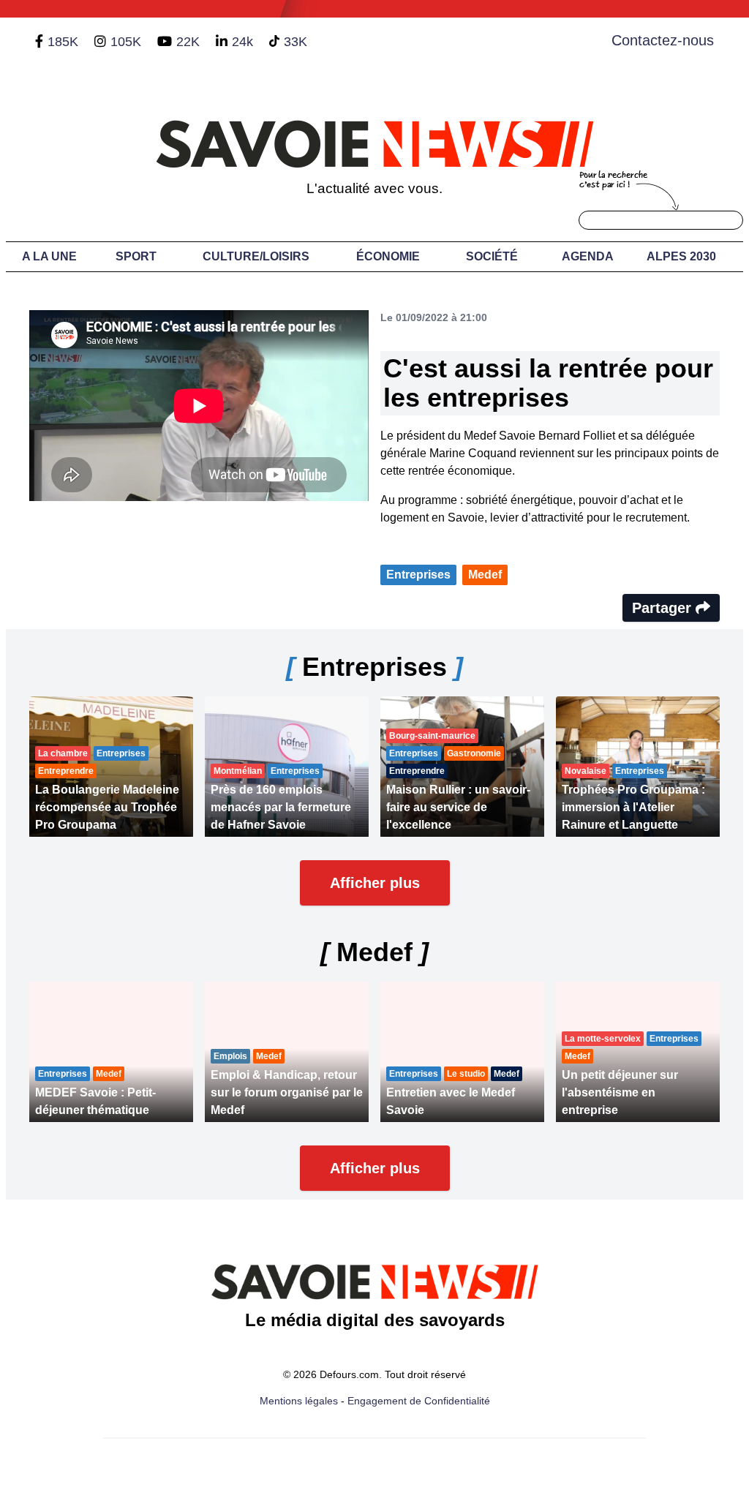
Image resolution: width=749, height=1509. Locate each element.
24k (242, 41)
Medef (485, 574)
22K (188, 41)
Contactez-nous (662, 40)
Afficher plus (375, 883)
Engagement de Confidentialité (418, 1401)
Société (492, 256)
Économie (388, 256)
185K (63, 41)
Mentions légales (299, 1401)
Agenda (588, 256)
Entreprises (418, 574)
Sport (136, 256)
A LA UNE (49, 256)
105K (125, 41)
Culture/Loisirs (256, 256)
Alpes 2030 (681, 256)
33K (295, 41)
